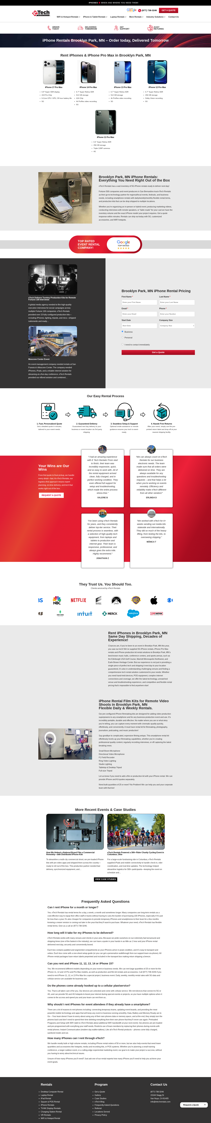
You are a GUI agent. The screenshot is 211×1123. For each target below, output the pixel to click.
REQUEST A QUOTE (51, 495)
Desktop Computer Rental (52, 1092)
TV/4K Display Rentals (51, 1108)
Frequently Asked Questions (107, 1105)
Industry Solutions (155, 17)
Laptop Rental (47, 1095)
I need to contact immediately (137, 345)
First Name (127, 297)
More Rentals (135, 17)
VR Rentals (46, 1115)
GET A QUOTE (168, 10)
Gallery (98, 1095)
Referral (98, 1108)
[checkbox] (122, 344)
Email (125, 308)
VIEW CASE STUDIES (105, 879)
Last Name (164, 297)
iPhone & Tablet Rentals (94, 17)
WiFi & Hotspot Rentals (67, 17)
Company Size (166, 320)
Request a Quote (191, 1105)
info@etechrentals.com (160, 1102)
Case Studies (100, 1098)
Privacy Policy (101, 1115)
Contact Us (173, 17)
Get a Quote (100, 1092)
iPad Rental (46, 1098)
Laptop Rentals (117, 17)
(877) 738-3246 (149, 10)
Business (129, 332)
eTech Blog (99, 1102)
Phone (163, 308)
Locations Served (102, 1112)
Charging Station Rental (51, 1112)
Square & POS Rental (50, 1102)
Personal (128, 338)
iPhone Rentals (47, 1105)
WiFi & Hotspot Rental (50, 1118)
